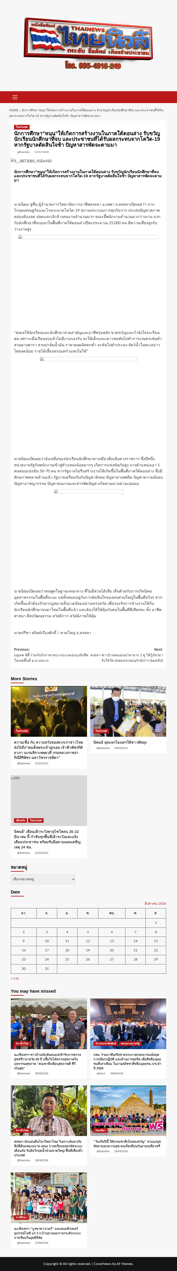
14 (135, 941)
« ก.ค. (15, 978)
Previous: (51, 655)
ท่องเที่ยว (100, 1130)
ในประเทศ (22, 127)
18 (67, 950)
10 (47, 941)
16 (24, 950)
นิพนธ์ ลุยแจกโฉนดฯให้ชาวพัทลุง (120, 742)
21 (135, 950)
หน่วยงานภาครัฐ (130, 1043)
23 (24, 959)
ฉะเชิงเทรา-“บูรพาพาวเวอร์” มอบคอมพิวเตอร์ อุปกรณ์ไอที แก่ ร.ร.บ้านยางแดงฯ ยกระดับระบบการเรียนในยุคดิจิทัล (47, 1233)
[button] (15, 96)
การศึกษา (21, 1217)
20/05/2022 (121, 748)
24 (47, 959)
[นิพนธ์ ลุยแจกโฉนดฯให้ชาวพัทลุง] (128, 711)
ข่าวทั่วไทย (22, 1043)
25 (67, 959)
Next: (126, 655)
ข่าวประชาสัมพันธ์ (105, 1043)
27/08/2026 (41, 1242)
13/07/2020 (42, 152)
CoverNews (102, 1264)
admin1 (100, 1073)
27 (112, 959)
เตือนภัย (20, 820)
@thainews (23, 152)
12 (88, 941)
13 (112, 941)
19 (88, 950)
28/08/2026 (41, 1073)
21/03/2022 (41, 852)
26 (88, 959)
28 (135, 959)
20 (112, 950)
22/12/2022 (41, 763)
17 (47, 950)
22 (156, 950)
